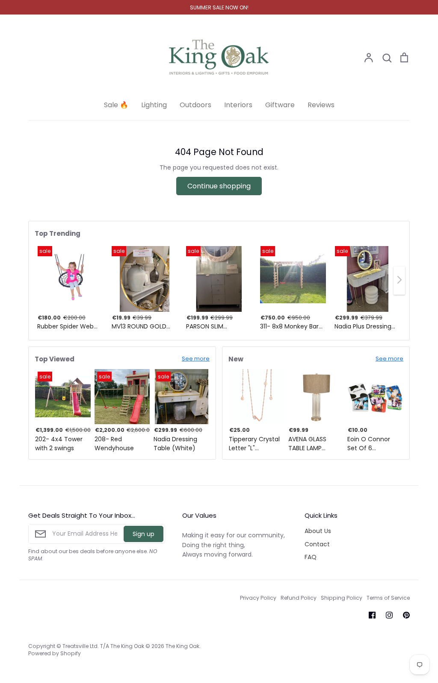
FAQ (311, 557)
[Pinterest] (406, 615)
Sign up (143, 534)
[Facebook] (372, 615)
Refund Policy (299, 597)
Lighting (154, 105)
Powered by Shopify (54, 653)
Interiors (238, 105)
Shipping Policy (341, 597)
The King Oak (182, 646)
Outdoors (195, 105)
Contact (317, 544)
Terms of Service (388, 597)
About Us (318, 531)
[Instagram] (389, 615)
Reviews (321, 105)
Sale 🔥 (116, 105)
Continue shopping (219, 186)
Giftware (280, 105)
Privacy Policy (258, 597)
